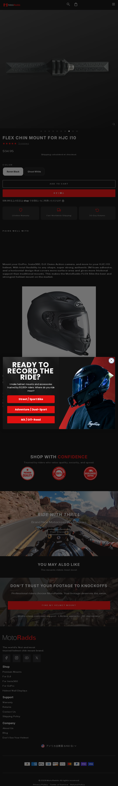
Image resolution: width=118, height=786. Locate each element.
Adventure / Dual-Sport (31, 409)
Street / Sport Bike (31, 399)
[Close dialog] (111, 360)
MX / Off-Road (31, 419)
